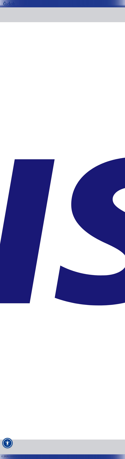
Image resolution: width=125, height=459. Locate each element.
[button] (7, 443)
